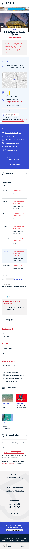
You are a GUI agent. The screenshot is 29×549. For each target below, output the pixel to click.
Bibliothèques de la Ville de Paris (14, 453)
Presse (24, 538)
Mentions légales (14, 535)
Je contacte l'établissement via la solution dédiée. (14, 120)
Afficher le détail (6, 313)
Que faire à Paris (11, 545)
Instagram (11, 463)
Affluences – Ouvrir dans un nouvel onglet (11, 297)
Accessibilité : (12, 538)
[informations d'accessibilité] (10, 114)
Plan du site (24, 540)
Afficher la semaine (6, 284)
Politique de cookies (14, 540)
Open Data (5, 540)
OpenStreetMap (21, 87)
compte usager (16, 451)
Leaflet (15, 87)
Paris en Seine (22, 545)
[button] (14, 79)
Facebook (4, 463)
